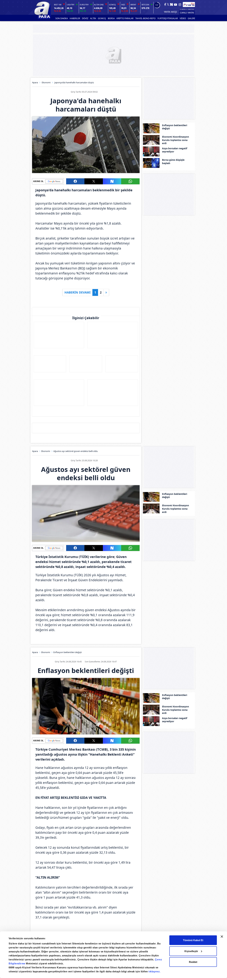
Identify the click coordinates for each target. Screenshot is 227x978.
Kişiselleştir (191, 951)
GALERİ (191, 18)
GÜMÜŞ (102, 18)
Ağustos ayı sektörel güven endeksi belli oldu (75, 451)
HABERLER (75, 18)
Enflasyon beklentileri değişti (174, 127)
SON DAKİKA (61, 18)
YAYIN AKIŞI (170, 11)
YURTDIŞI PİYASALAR (167, 18)
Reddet (193, 962)
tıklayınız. (155, 971)
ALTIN (93, 18)
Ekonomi (46, 82)
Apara (35, 82)
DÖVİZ (85, 18)
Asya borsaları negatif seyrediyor (174, 150)
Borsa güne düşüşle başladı (173, 161)
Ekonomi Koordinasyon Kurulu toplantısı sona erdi (175, 140)
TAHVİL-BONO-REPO (145, 18)
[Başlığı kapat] (222, 936)
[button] (75, 181)
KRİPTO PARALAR (124, 18)
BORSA (111, 18)
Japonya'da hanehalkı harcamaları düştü (74, 82)
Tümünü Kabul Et (193, 940)
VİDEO (183, 18)
